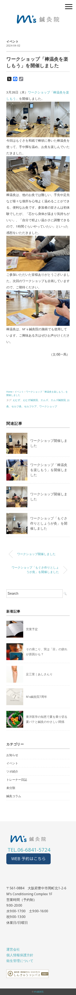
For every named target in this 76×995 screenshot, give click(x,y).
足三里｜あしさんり (39, 674)
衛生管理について (19, 960)
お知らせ (12, 755)
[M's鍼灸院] (38, 18)
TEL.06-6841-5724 (29, 849)
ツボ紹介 (12, 771)
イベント (12, 41)
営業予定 (32, 629)
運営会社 (13, 949)
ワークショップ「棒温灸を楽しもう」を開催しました (48, 470)
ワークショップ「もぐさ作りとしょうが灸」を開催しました (48, 523)
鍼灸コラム (13, 796)
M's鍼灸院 (38, 992)
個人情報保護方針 (19, 955)
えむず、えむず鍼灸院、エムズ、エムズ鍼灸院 (39, 400)
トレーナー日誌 (16, 779)
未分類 (10, 788)
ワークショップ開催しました (36, 554)
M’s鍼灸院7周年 (36, 696)
